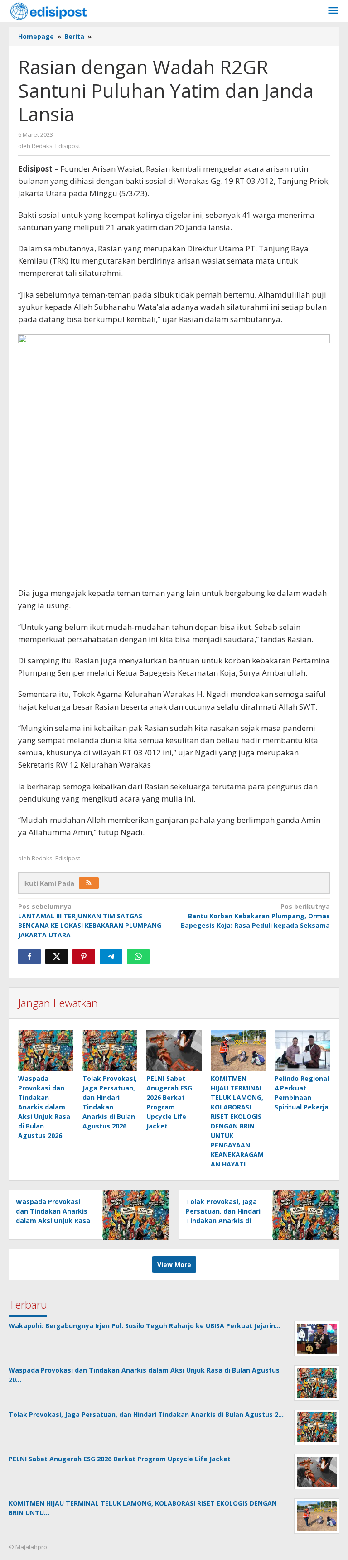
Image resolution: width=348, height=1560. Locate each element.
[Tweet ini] (56, 956)
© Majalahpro (28, 1547)
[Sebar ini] (29, 956)
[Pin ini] (83, 956)
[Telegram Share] (111, 956)
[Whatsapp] (138, 956)
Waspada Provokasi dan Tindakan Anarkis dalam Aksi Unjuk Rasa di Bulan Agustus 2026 (44, 1107)
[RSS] (89, 883)
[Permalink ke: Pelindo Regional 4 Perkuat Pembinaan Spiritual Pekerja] (302, 1050)
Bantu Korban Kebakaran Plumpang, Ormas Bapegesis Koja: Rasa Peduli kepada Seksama (255, 916)
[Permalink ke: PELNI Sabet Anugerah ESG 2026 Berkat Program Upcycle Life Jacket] (174, 1050)
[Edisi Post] (48, 10)
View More (174, 1264)
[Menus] (333, 11)
